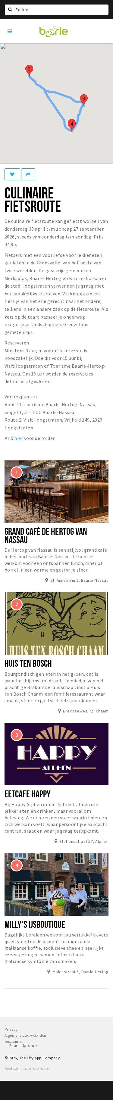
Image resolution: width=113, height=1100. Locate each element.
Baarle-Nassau (22, 1045)
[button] (29, 70)
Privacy (11, 1029)
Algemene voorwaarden (25, 1035)
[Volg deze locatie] (12, 174)
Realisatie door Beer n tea (27, 1068)
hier (18, 438)
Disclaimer (14, 1041)
